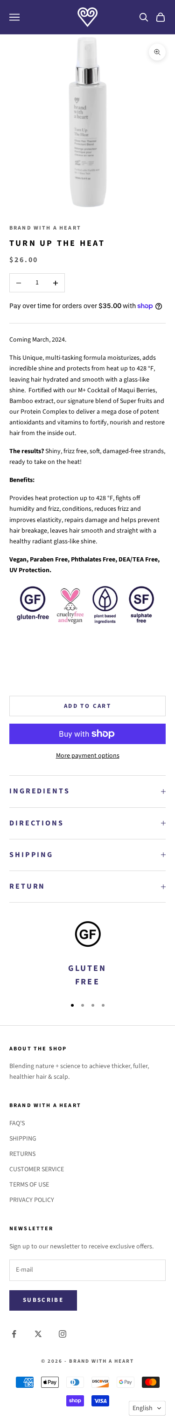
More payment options (87, 755)
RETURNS (22, 1154)
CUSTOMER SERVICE (36, 1169)
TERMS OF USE (29, 1184)
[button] (147, 1408)
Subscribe (43, 1300)
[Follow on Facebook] (14, 1334)
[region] (87, 955)
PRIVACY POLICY (31, 1200)
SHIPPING (22, 1138)
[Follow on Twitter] (38, 1334)
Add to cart (87, 706)
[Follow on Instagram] (62, 1334)
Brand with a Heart (45, 228)
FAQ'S (17, 1123)
